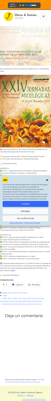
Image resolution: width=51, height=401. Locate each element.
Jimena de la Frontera (19, 293)
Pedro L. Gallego (25, 395)
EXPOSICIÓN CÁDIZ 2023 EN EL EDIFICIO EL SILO (21, 304)
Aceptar (25, 204)
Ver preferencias (25, 218)
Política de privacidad (32, 223)
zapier (4, 295)
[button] (47, 180)
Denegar (25, 211)
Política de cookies (16, 223)
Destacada (6, 293)
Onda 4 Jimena (25, 15)
